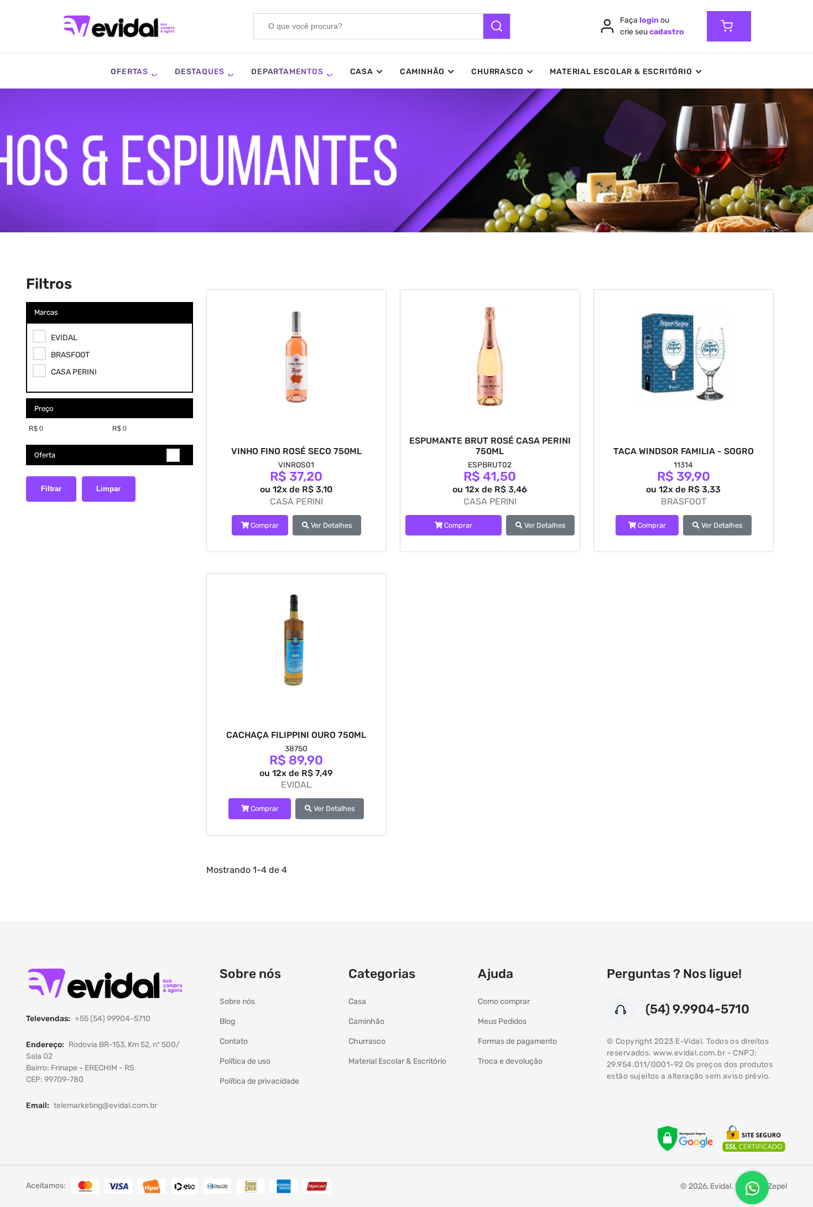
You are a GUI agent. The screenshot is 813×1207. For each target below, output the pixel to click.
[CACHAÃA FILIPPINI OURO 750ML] (296, 640)
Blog (227, 1021)
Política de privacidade (259, 1081)
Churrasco (497, 71)
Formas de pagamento (517, 1041)
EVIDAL (64, 337)
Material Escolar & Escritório (621, 71)
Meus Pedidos (502, 1021)
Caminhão (422, 71)
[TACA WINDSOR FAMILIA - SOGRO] (683, 356)
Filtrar (51, 489)
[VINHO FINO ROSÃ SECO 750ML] (296, 356)
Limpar (108, 489)
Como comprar (504, 1001)
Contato (234, 1041)
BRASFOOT (70, 355)
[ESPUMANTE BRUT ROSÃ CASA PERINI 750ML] (490, 356)
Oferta (44, 455)
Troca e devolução (510, 1061)
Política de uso (245, 1061)
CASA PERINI (74, 372)
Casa (361, 71)
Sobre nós (237, 1001)
